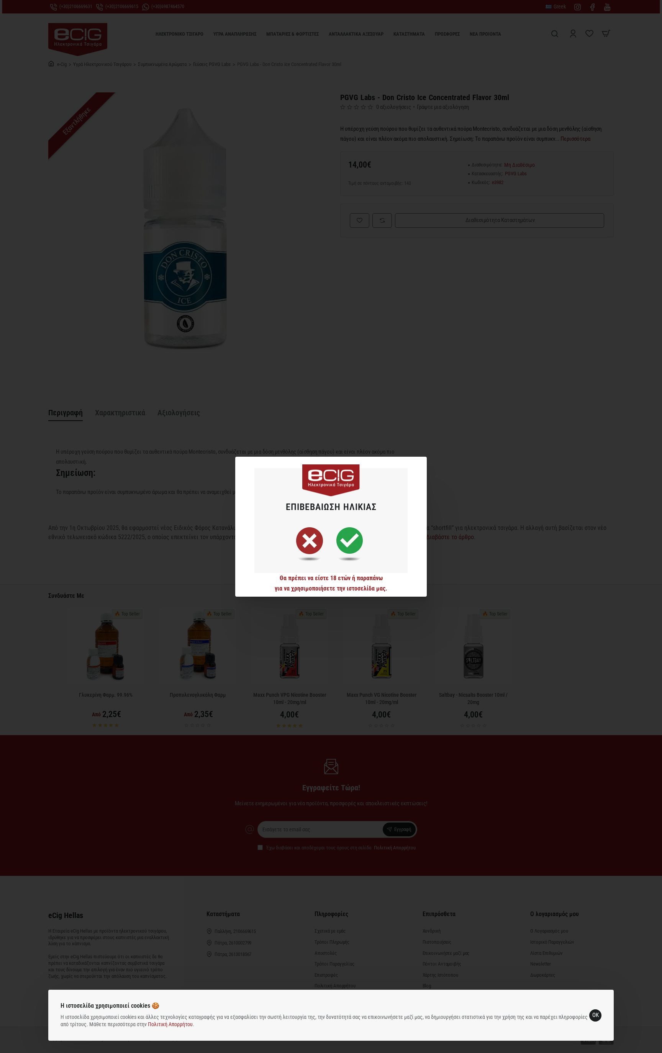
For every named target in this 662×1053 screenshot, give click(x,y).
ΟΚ (595, 1015)
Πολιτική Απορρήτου (170, 1024)
